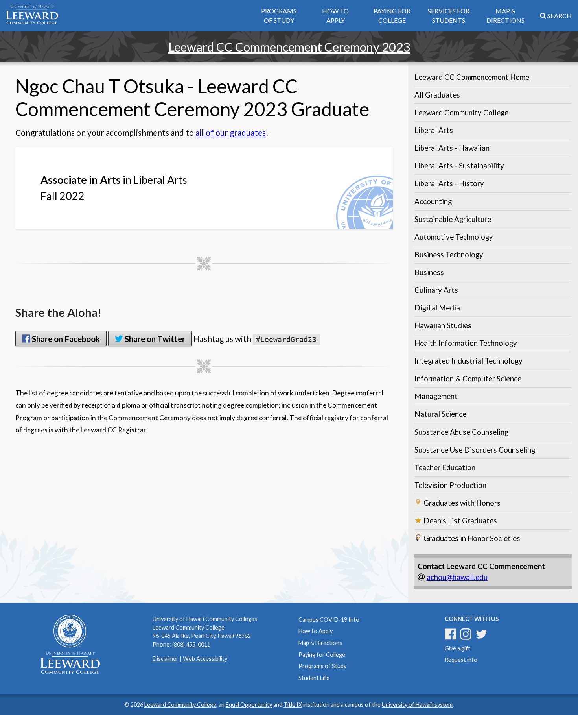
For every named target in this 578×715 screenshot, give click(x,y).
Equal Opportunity (249, 704)
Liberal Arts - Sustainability (459, 165)
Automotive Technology (453, 237)
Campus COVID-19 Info (328, 619)
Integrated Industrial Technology (468, 361)
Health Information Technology (465, 343)
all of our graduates (230, 132)
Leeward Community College (461, 112)
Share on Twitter (154, 339)
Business (429, 272)
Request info (461, 659)
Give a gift (457, 648)
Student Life (313, 677)
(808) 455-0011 (191, 644)
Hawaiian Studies (442, 325)
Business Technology (448, 254)
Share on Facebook (65, 339)
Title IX (292, 704)
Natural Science (440, 414)
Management (436, 396)
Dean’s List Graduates (459, 520)
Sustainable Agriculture (452, 219)
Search (559, 15)
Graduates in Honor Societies (471, 538)
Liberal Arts (433, 130)
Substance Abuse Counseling (461, 432)
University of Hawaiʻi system (417, 704)
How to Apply (335, 15)
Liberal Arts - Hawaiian (452, 148)
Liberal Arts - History (449, 183)
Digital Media (437, 307)
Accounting (433, 201)
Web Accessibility (205, 658)
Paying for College (392, 15)
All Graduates (437, 95)
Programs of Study (278, 15)
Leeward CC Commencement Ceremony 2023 (289, 46)
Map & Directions (505, 15)
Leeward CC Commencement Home (471, 77)
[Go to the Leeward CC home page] (32, 16)
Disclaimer (166, 658)
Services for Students (448, 15)
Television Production (450, 485)
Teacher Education (444, 467)
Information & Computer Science (467, 378)
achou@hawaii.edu (457, 577)
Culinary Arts (436, 290)
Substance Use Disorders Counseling (474, 449)
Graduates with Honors (461, 503)
